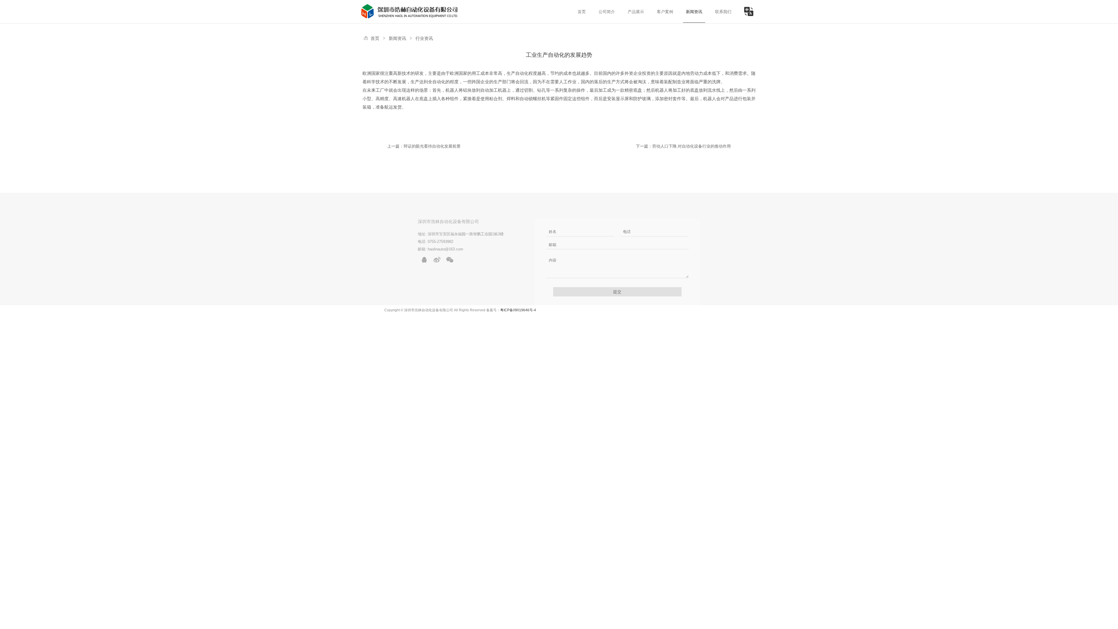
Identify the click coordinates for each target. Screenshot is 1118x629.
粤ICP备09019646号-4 (518, 310)
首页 (582, 11)
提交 (617, 291)
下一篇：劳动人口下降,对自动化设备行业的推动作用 (683, 146)
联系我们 (723, 11)
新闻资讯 (694, 11)
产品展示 (636, 11)
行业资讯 (424, 38)
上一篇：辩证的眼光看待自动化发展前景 (424, 146)
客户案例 (665, 11)
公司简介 (607, 11)
